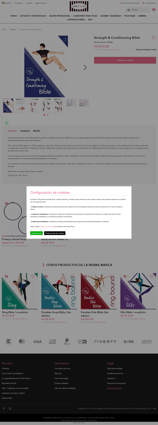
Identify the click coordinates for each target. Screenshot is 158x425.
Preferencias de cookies (54, 233)
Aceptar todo (36, 233)
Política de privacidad (47, 226)
